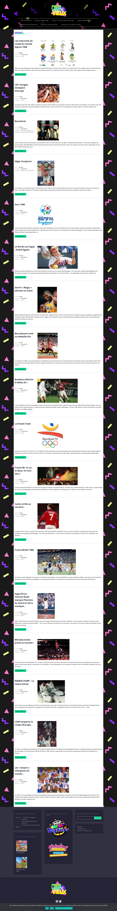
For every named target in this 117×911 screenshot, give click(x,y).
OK (47, 908)
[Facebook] (56, 901)
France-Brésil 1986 (24, 549)
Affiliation (80, 827)
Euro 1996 (20, 204)
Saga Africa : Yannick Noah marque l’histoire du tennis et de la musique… (24, 600)
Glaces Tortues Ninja (20, 870)
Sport (22, 56)
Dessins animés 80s (42, 20)
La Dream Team (23, 423)
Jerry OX (18, 817)
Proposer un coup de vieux (70, 24)
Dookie (21, 127)
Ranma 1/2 (24, 823)
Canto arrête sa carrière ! (23, 505)
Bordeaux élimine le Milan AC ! (24, 381)
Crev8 (20, 97)
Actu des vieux (26, 20)
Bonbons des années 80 (29, 24)
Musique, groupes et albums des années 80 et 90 (24, 131)
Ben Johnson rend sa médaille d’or (24, 335)
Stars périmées (29, 170)
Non (52, 908)
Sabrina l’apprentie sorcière (29, 821)
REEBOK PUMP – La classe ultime (24, 682)
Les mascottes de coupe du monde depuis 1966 (24, 43)
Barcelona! (20, 121)
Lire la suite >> (20, 74)
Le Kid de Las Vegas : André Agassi (25, 248)
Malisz (21, 53)
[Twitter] (60, 901)
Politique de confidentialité (64, 908)
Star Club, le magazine (29, 817)
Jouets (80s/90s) (83, 20)
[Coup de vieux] (58, 17)
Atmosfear (24, 819)
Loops (20, 388)
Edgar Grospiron (23, 161)
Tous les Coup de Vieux (49, 24)
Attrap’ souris (20, 853)
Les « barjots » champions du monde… (22, 770)
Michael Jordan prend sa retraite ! (24, 641)
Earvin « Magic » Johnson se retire (24, 289)
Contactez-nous (81, 829)
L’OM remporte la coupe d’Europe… (24, 723)
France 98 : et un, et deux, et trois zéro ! (23, 470)
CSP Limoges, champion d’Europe (21, 87)
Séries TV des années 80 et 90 (63, 20)
